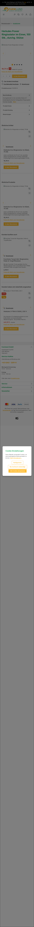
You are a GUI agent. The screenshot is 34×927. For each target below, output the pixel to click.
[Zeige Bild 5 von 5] (21, 64)
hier (25, 2)
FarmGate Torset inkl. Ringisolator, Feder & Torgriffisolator (16, 260)
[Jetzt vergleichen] (18, 14)
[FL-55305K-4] (17, 53)
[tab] (17, 98)
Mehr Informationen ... (16, 458)
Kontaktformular (15, 378)
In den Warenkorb (19, 76)
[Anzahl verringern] (3, 76)
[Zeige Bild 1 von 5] (12, 64)
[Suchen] (15, 14)
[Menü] (4, 14)
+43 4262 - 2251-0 (9, 363)
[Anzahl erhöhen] (9, 76)
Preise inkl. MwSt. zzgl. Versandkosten (12, 71)
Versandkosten (7, 410)
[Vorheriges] (3, 53)
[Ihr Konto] (26, 14)
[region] (17, 55)
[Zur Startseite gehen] (12, 9)
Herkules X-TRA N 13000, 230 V (15, 311)
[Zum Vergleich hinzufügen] (17, 81)
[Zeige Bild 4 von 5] (19, 64)
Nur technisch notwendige (17, 466)
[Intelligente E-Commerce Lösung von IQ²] (17, 418)
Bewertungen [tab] (7, 114)
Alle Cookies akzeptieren (17, 471)
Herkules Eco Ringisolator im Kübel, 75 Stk (16, 151)
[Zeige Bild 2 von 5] (14, 64)
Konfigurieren (17, 462)
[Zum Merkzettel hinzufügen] (29, 136)
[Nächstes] (30, 53)
